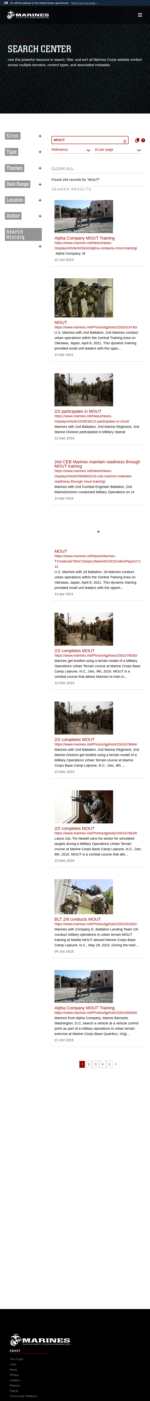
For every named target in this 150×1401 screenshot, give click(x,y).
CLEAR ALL (63, 168)
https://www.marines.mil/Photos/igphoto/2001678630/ (95, 655)
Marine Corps (75, 1340)
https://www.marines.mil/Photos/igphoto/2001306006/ (95, 1013)
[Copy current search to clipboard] (137, 140)
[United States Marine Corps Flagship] (28, 15)
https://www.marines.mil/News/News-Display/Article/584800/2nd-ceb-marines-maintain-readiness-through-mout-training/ (93, 476)
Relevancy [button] (60, 149)
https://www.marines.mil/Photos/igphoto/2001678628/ (95, 833)
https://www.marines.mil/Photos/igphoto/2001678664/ (95, 744)
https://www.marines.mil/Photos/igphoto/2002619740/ (95, 327)
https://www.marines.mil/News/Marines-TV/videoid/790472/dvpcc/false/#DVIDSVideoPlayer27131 (97, 561)
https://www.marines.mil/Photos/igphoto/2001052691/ (95, 924)
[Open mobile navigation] (140, 15)
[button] (85, 3)
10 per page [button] (104, 149)
